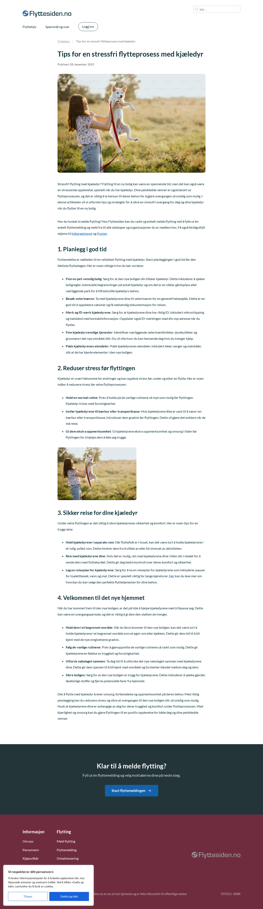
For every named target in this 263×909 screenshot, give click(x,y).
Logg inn (88, 26)
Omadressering (67, 858)
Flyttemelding (66, 850)
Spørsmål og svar (57, 27)
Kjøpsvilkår (31, 858)
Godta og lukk (69, 896)
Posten (102, 233)
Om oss (28, 841)
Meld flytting (66, 841)
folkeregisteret (82, 233)
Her (171, 576)
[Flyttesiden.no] (47, 13)
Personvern (31, 850)
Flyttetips (29, 27)
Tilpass (27, 896)
